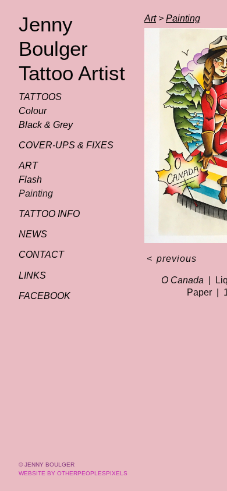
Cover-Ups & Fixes (66, 145)
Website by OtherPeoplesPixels (73, 473)
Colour (33, 111)
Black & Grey (46, 125)
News (33, 234)
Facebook (44, 296)
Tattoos (40, 97)
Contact (41, 254)
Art (28, 165)
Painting (36, 193)
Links (32, 275)
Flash (30, 179)
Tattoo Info (49, 214)
